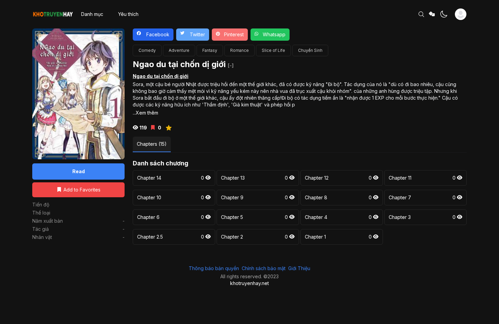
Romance (239, 50)
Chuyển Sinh (310, 50)
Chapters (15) (152, 144)
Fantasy (209, 50)
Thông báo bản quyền (214, 268)
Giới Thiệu (299, 268)
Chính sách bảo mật (263, 268)
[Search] (421, 14)
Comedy (147, 50)
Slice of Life (273, 50)
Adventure (179, 50)
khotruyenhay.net (249, 283)
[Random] (432, 14)
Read (78, 171)
